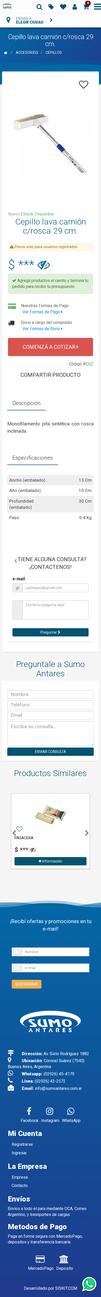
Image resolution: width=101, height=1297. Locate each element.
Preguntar (49, 632)
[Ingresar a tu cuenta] (75, 6)
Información (51, 861)
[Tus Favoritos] (63, 6)
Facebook (30, 1120)
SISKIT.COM (66, 1288)
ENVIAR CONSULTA (50, 752)
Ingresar (19, 1152)
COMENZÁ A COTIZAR (50, 347)
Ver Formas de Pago (42, 311)
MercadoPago (41, 1268)
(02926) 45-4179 (59, 1073)
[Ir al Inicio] (6, 52)
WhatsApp (71, 1120)
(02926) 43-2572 (50, 1081)
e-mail (18, 578)
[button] (86, 6)
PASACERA (24, 838)
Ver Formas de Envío (42, 328)
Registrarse (22, 1144)
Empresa (20, 1177)
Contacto (20, 1185)
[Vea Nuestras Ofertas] (51, 6)
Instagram (50, 1120)
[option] (50, 830)
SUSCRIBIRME (26, 984)
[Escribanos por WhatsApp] (89, 1284)
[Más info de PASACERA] (50, 813)
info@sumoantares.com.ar (58, 1088)
